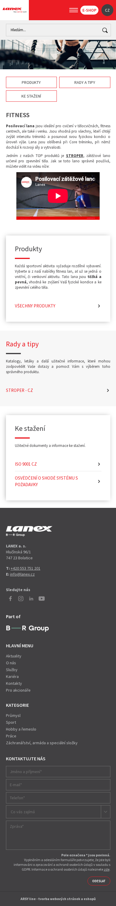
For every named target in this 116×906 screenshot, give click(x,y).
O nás (11, 662)
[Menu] (73, 10)
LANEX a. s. (14, 10)
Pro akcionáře (18, 690)
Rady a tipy (84, 82)
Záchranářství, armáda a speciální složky (42, 742)
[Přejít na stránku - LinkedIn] (31, 598)
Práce (11, 736)
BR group (27, 629)
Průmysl (13, 715)
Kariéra (12, 676)
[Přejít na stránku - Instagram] (20, 598)
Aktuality (13, 656)
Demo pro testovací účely (29, 531)
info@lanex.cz (22, 574)
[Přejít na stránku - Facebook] (10, 598)
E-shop (89, 10)
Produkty (31, 82)
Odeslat (99, 881)
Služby (12, 669)
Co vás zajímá (23, 811)
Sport (11, 722)
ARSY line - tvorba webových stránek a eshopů (58, 898)
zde (106, 869)
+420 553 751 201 (25, 568)
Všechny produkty (35, 306)
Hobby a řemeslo (21, 729)
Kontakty (14, 683)
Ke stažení (31, 96)
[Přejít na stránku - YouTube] (41, 598)
